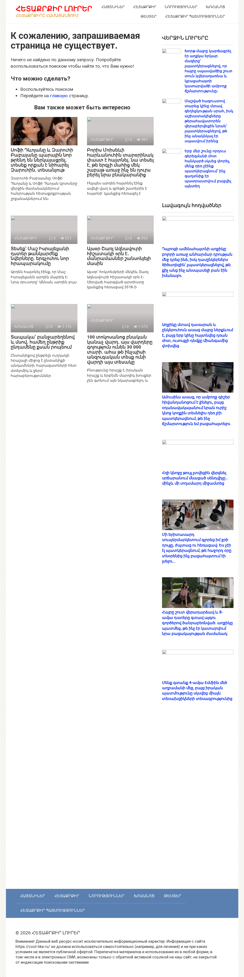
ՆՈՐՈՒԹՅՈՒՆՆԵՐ (181, 7)
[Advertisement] (198, 800)
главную (59, 95)
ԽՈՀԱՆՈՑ (215, 7)
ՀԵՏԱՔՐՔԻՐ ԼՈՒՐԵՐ (54, 9)
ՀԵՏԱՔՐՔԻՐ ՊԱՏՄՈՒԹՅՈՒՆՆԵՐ (195, 16)
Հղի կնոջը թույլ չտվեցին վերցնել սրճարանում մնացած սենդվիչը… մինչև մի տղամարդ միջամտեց (195, 478)
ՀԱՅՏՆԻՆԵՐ (113, 7)
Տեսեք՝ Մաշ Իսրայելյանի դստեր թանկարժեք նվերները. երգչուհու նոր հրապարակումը (40, 256)
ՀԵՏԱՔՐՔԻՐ (144, 7)
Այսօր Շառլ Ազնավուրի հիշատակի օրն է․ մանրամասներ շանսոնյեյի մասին (119, 256)
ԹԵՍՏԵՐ (149, 16)
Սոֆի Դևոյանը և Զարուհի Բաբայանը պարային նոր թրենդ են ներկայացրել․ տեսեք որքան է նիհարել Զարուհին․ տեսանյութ (42, 160)
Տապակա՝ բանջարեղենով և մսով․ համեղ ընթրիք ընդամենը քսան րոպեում (43, 342)
